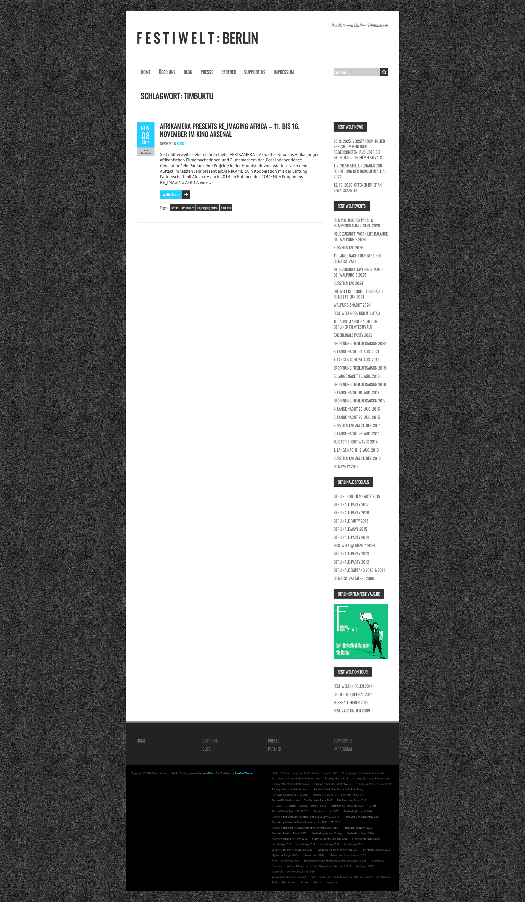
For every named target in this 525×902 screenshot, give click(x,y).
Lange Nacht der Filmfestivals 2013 (292, 849)
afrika (174, 207)
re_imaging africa (207, 207)
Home (146, 72)
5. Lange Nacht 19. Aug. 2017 (356, 392)
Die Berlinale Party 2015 (318, 800)
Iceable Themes (244, 773)
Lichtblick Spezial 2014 (353, 694)
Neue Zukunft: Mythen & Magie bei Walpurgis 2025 (358, 272)
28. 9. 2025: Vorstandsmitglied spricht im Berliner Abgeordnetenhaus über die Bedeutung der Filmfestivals (359, 149)
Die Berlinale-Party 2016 (351, 800)
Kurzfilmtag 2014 (305, 844)
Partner (228, 72)
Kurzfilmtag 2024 (348, 283)
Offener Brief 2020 (312, 855)
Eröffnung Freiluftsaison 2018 (360, 384)
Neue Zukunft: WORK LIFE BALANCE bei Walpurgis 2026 (361, 236)
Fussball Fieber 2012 (351, 702)
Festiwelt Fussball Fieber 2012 (289, 833)
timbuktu (226, 207)
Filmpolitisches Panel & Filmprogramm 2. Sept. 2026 (357, 222)
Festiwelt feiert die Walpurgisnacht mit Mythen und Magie (305, 828)
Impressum (284, 72)
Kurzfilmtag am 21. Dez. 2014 (357, 425)
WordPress (209, 773)
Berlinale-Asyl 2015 (350, 529)
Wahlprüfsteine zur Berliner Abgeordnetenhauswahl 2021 (319, 866)
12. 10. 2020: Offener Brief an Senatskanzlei (358, 187)
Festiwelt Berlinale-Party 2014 (362, 817)
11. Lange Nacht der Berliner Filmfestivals (357, 258)
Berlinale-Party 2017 (351, 504)
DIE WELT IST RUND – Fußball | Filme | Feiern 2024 (358, 294)
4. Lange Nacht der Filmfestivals (371, 778)
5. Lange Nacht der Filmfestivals (290, 784)
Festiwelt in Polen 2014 (353, 686)
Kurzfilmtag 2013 (281, 844)
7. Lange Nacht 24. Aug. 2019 (357, 359)
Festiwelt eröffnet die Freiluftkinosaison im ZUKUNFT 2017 (306, 822)
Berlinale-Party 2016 (351, 512)
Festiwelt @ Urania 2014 (354, 545)
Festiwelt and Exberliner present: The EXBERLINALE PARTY (306, 817)
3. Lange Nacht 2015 (336, 778)
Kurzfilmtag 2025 (348, 247)
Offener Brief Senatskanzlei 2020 (347, 855)
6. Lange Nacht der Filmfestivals (332, 784)
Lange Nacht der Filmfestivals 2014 (337, 849)
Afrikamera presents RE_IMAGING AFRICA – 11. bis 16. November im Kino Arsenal (229, 130)
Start (274, 773)
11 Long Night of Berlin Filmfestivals (363, 773)
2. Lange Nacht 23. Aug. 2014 (357, 433)
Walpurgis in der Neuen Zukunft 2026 (293, 871)
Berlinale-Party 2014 (351, 537)
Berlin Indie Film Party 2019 (357, 496)
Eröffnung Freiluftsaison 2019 (360, 368)
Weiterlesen (171, 194)
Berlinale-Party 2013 (351, 553)
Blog (188, 72)
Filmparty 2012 (346, 466)
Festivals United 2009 (352, 710)
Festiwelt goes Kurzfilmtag (357, 313)
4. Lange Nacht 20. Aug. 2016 (357, 409)
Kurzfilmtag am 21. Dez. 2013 (357, 458)
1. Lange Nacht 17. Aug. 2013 (356, 450)
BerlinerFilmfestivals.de (285, 800)
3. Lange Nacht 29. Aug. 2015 (357, 417)
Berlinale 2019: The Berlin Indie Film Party (338, 789)
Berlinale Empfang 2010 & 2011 (359, 570)
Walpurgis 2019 (365, 866)
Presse (207, 72)
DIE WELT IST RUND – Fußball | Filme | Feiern (299, 806)
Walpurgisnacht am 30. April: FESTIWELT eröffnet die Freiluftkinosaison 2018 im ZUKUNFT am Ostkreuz (331, 877)
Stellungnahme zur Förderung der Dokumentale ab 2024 (335, 860)
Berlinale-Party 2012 (351, 562)
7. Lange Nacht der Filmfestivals (373, 784)
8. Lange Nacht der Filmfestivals (290, 789)
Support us (255, 72)
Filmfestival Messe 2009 (354, 578)
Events (372, 806)
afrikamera (188, 207)
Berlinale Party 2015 (351, 521)
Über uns (167, 72)
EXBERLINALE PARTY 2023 (353, 335)
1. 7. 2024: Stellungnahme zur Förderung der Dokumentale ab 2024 (360, 171)
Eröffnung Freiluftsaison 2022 (360, 343)
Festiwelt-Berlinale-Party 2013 (329, 838)
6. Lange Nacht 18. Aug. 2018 (357, 376)
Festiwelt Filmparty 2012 (357, 828)
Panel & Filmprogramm (285, 860)
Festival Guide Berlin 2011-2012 (290, 811)
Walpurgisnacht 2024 (352, 305)
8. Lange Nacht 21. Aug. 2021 (356, 351)
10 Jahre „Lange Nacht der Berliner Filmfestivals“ (355, 324)
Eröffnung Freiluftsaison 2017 (360, 401)
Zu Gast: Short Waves (284, 882)
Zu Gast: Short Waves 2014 (356, 442)
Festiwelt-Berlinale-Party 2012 (289, 838)
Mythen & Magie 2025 (285, 855)
